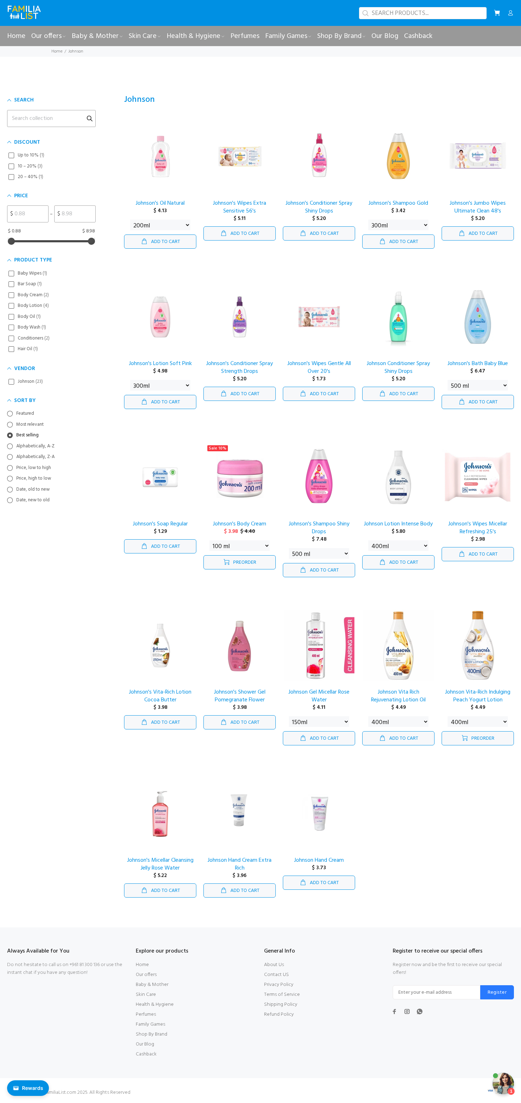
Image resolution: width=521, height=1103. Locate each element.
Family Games (150, 1024)
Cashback (146, 1054)
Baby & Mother (152, 985)
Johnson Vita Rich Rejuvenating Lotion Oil (398, 696)
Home (56, 51)
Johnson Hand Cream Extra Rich (239, 864)
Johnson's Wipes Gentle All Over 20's (319, 367)
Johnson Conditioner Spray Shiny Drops (398, 367)
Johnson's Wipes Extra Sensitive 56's (239, 207)
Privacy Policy (278, 985)
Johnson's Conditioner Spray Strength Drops (239, 367)
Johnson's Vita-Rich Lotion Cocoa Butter (160, 696)
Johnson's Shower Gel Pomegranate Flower (239, 696)
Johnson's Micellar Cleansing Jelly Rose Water (160, 864)
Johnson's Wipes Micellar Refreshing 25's (477, 527)
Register (497, 992)
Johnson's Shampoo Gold (398, 203)
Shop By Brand (151, 1034)
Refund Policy (279, 1014)
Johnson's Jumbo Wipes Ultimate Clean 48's (478, 207)
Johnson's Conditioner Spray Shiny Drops (319, 207)
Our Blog (145, 1044)
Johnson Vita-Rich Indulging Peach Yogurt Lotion (477, 696)
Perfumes (146, 1014)
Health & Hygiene (155, 1004)
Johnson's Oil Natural (160, 203)
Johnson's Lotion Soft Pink (160, 363)
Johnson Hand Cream (319, 860)
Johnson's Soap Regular (160, 524)
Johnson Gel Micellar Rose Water (318, 696)
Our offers (146, 975)
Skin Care (146, 995)
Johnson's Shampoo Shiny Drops (319, 527)
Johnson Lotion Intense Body (398, 524)
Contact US (276, 975)
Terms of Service (282, 995)
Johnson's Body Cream (239, 524)
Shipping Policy (280, 1004)
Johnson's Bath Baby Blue (478, 363)
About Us (274, 965)
